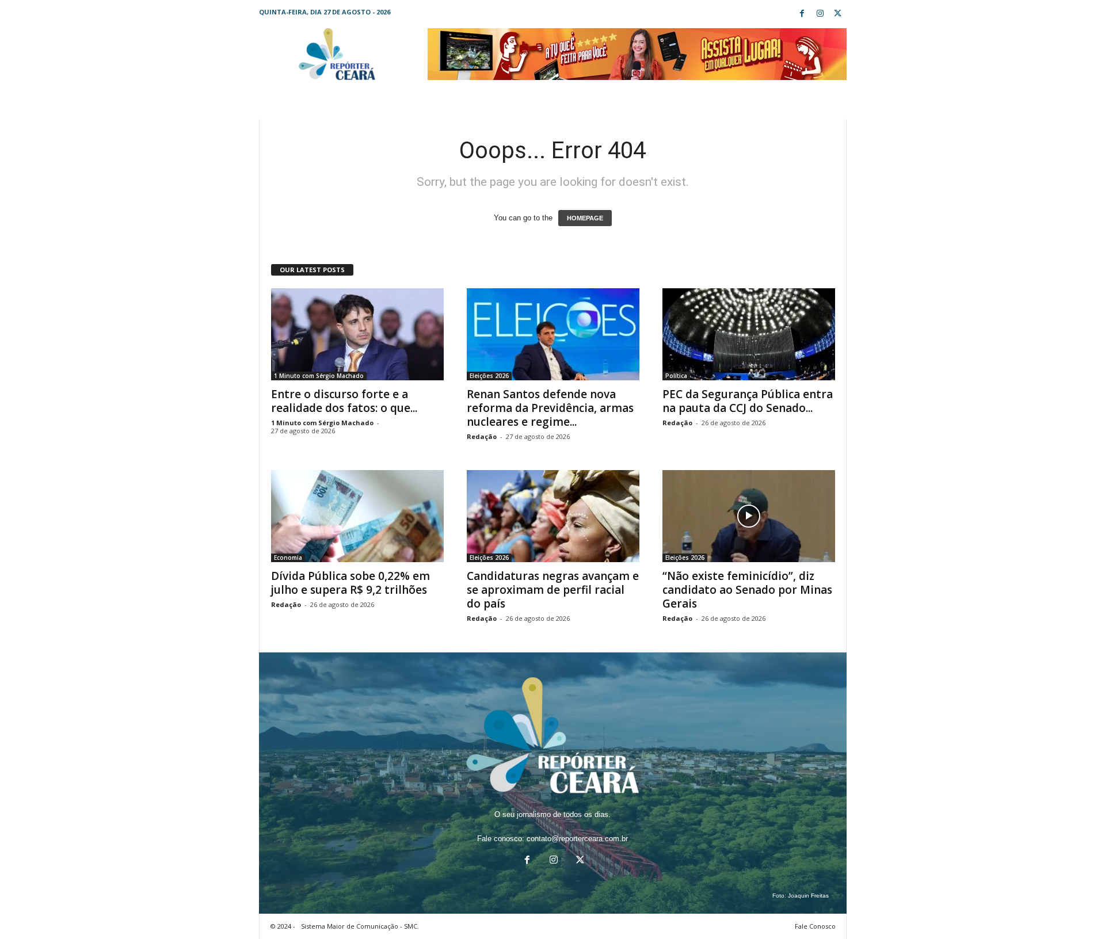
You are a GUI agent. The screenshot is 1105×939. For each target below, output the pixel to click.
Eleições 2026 (489, 376)
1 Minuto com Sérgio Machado (319, 376)
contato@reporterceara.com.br (577, 838)
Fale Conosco (815, 926)
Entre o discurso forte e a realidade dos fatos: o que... (344, 401)
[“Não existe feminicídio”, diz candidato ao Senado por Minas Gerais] (748, 516)
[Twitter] (838, 14)
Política (676, 376)
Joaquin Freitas (808, 895)
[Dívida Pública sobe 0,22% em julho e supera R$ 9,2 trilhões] (357, 516)
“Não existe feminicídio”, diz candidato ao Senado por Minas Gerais (747, 589)
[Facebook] (802, 14)
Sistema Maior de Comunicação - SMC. (360, 926)
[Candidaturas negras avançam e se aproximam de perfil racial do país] (553, 516)
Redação (482, 436)
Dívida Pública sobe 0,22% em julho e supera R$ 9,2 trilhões (350, 582)
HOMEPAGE (585, 218)
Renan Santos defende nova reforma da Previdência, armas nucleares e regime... (550, 408)
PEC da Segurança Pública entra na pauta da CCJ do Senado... (747, 401)
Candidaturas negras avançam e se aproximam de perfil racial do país (553, 589)
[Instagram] (820, 14)
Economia (288, 558)
